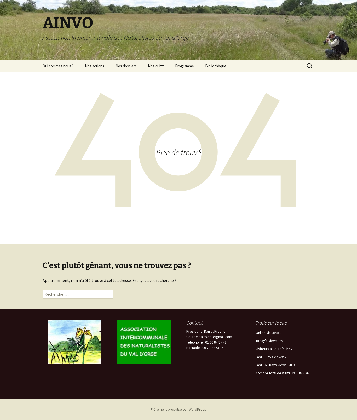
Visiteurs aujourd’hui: (272, 348)
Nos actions (94, 65)
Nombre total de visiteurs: (276, 373)
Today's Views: (267, 340)
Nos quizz (156, 65)
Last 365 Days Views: (272, 365)
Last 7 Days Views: (270, 356)
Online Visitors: (268, 332)
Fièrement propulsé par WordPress (178, 409)
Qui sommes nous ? (58, 65)
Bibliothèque (215, 65)
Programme (184, 65)
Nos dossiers (126, 65)
